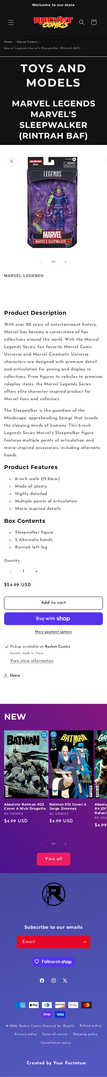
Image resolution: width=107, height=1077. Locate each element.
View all (53, 859)
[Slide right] (66, 262)
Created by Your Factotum (56, 1063)
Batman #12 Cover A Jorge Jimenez (68, 806)
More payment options (53, 632)
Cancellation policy (56, 1042)
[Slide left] (41, 262)
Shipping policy (85, 1034)
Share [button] (15, 676)
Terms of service (55, 1034)
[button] (11, 22)
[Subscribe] (84, 942)
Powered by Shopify (59, 1026)
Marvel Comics (27, 42)
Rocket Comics (30, 1026)
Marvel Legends (24, 275)
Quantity (12, 560)
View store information (32, 661)
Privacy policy (26, 1034)
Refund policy (90, 1025)
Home (8, 42)
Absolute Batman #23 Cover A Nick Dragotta (25, 806)
